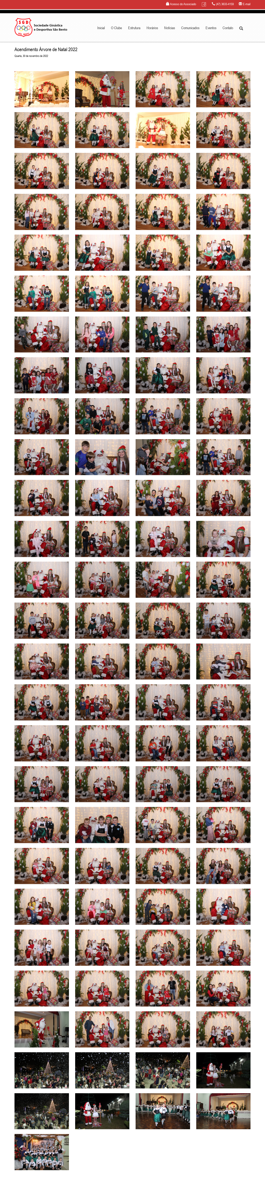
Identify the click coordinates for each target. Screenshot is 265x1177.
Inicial (101, 28)
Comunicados (190, 28)
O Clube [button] (116, 28)
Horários (152, 28)
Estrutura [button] (134, 28)
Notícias (169, 28)
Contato (228, 28)
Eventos (211, 28)
